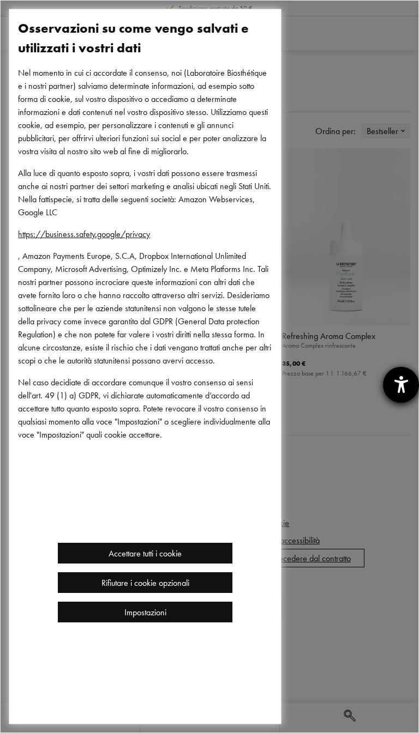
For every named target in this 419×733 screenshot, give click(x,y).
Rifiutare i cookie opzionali (145, 582)
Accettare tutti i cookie (145, 553)
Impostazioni (145, 612)
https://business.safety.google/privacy (84, 233)
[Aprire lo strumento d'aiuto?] (401, 385)
